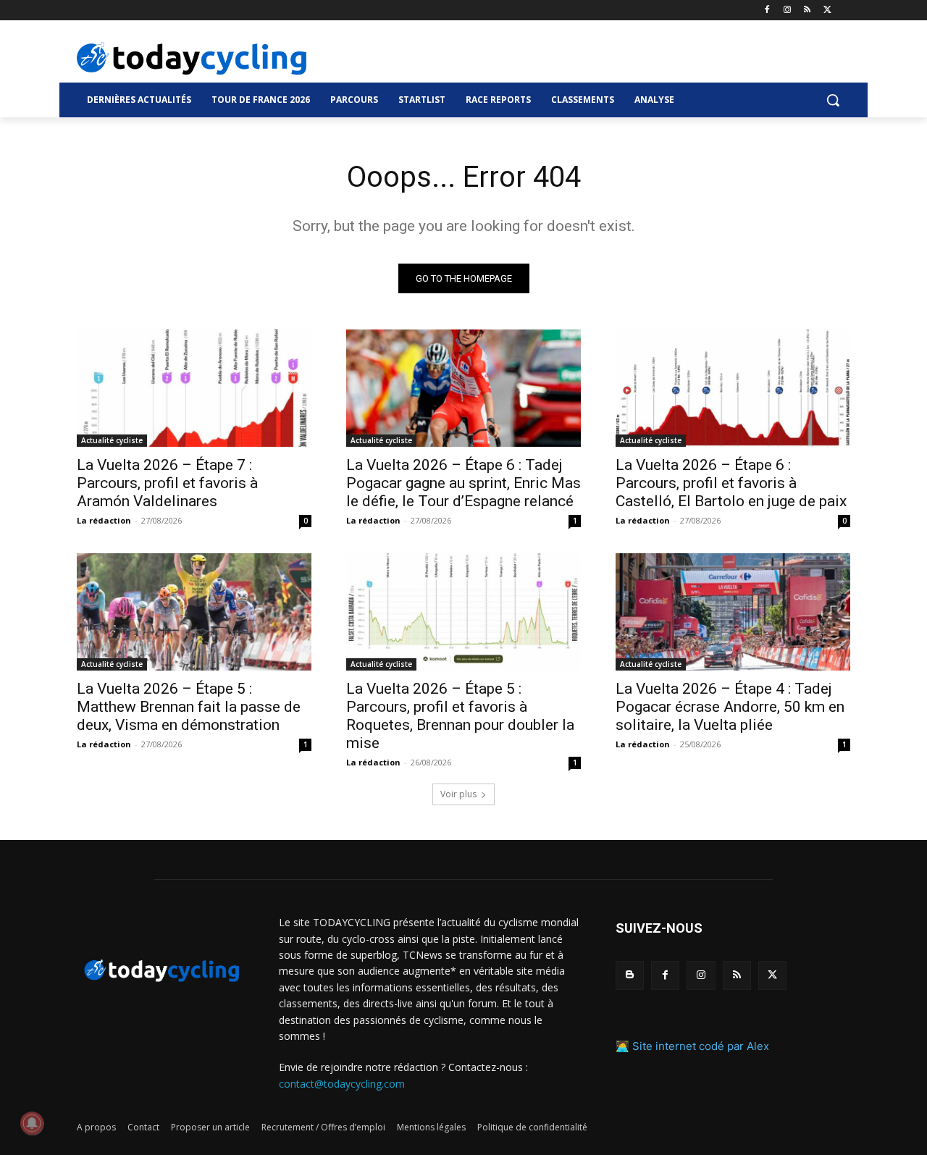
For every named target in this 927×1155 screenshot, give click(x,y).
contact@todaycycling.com (342, 1084)
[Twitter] (827, 10)
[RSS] (807, 10)
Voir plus (458, 794)
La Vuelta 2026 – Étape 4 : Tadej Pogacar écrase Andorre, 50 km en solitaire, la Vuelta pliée (730, 707)
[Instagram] (787, 10)
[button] (832, 100)
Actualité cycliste (112, 440)
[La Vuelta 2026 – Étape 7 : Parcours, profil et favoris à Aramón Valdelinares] (194, 388)
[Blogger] (630, 975)
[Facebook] (767, 10)
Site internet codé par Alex (700, 1046)
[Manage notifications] (31, 1123)
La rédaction (104, 520)
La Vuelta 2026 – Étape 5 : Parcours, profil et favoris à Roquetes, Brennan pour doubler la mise (460, 716)
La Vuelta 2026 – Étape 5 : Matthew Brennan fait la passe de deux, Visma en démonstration (189, 707)
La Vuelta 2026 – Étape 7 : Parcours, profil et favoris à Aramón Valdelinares (167, 483)
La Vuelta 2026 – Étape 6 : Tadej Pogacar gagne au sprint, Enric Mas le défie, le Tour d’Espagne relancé (463, 483)
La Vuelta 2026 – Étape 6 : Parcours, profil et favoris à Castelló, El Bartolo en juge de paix (731, 483)
